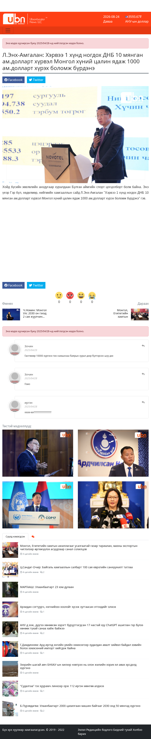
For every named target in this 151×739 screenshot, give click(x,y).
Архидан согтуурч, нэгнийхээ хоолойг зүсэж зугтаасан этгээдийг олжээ (68, 607)
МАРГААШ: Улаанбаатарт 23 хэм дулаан (47, 587)
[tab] (33, 536)
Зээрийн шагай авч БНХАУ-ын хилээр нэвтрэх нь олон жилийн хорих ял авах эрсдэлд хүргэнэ (78, 666)
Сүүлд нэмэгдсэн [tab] (15, 536)
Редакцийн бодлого (99, 730)
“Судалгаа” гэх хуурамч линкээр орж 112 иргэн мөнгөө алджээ (62, 686)
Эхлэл (82, 730)
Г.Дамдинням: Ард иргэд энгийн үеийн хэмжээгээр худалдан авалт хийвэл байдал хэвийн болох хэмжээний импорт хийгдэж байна (80, 646)
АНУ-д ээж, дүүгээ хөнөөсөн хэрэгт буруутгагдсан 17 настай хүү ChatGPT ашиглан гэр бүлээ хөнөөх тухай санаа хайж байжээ (81, 626)
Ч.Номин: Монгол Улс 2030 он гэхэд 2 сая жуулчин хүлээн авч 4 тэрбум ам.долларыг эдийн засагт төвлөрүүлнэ (35, 313)
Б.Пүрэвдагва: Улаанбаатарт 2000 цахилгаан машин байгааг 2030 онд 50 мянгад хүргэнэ (80, 706)
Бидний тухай (122, 730)
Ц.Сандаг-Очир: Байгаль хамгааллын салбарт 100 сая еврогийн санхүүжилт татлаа (76, 567)
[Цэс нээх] (7, 30)
